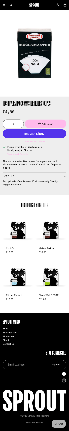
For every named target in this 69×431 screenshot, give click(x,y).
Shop (5, 328)
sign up (56, 364)
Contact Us (8, 344)
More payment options (34, 141)
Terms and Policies (34, 422)
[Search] (11, 5)
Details (8, 176)
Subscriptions (10, 332)
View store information (18, 154)
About (6, 340)
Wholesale (8, 336)
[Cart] (65, 5)
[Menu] (4, 5)
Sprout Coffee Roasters (38, 416)
